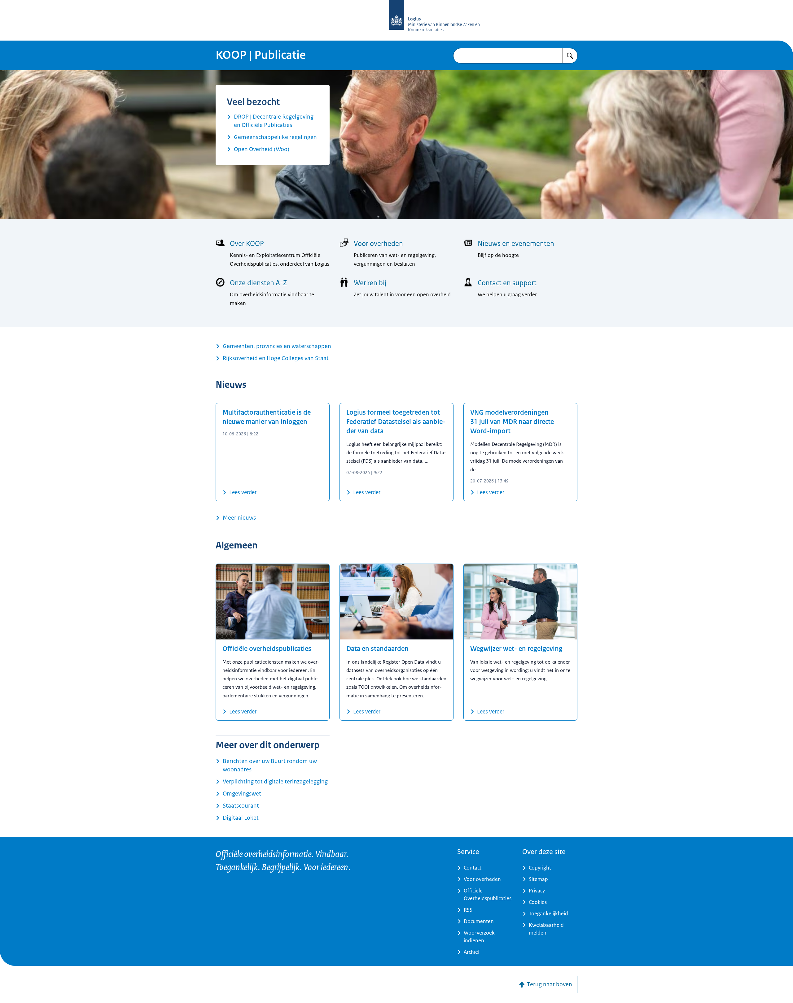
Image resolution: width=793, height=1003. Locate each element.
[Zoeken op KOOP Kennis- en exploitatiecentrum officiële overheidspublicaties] (570, 55)
